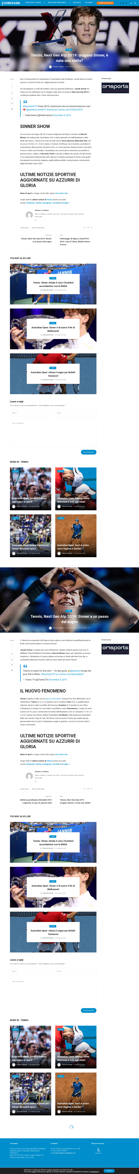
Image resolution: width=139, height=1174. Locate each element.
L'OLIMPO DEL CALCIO (105, 3)
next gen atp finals (38, 228)
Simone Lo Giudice (58, 66)
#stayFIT (41, 109)
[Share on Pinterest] (12, 104)
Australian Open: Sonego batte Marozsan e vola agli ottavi (73, 500)
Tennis (69, 49)
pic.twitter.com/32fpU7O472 (69, 109)
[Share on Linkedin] (12, 109)
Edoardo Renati (48, 290)
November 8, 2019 (58, 679)
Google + (66, 203)
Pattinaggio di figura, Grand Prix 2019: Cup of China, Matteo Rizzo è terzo (75, 241)
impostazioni (94, 1172)
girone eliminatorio (53, 699)
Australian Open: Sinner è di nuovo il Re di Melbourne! (53, 329)
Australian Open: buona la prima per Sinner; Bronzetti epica (30, 547)
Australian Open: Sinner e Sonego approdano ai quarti (29, 500)
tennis (49, 200)
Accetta (109, 1171)
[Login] (131, 3)
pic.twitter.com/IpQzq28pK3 (70, 674)
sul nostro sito (61, 193)
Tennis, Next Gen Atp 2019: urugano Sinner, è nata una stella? (75, 801)
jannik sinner (24, 228)
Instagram (46, 203)
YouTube (56, 203)
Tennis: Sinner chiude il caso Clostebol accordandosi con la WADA (53, 284)
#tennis (50, 109)
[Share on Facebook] (12, 93)
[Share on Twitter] (12, 98)
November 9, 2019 (62, 115)
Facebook (30, 203)
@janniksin (31, 109)
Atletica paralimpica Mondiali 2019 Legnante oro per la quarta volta (36, 801)
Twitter (38, 203)
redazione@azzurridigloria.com (65, 1153)
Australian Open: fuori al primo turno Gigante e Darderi (73, 547)
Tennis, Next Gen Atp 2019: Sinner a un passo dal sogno (36, 240)
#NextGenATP (30, 106)
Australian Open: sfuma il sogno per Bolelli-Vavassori (53, 374)
